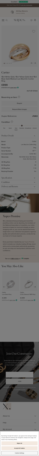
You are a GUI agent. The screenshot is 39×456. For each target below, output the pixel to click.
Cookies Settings (19, 453)
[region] (19, 443)
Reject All (19, 443)
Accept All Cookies (19, 448)
